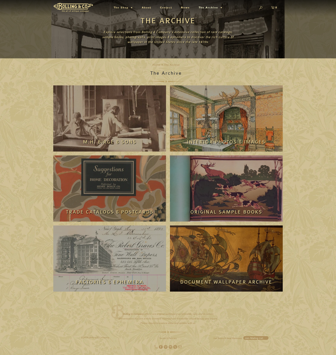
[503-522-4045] (156, 348)
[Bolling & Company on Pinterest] (166, 348)
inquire (152, 323)
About (146, 7)
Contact (166, 7)
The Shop (122, 7)
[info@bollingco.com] (180, 348)
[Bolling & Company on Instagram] (171, 348)
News (185, 7)
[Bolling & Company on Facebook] (161, 348)
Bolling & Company (99, 337)
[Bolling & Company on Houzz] (175, 348)
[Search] (260, 8)
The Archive (209, 7)
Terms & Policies (168, 338)
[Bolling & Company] (73, 7)
